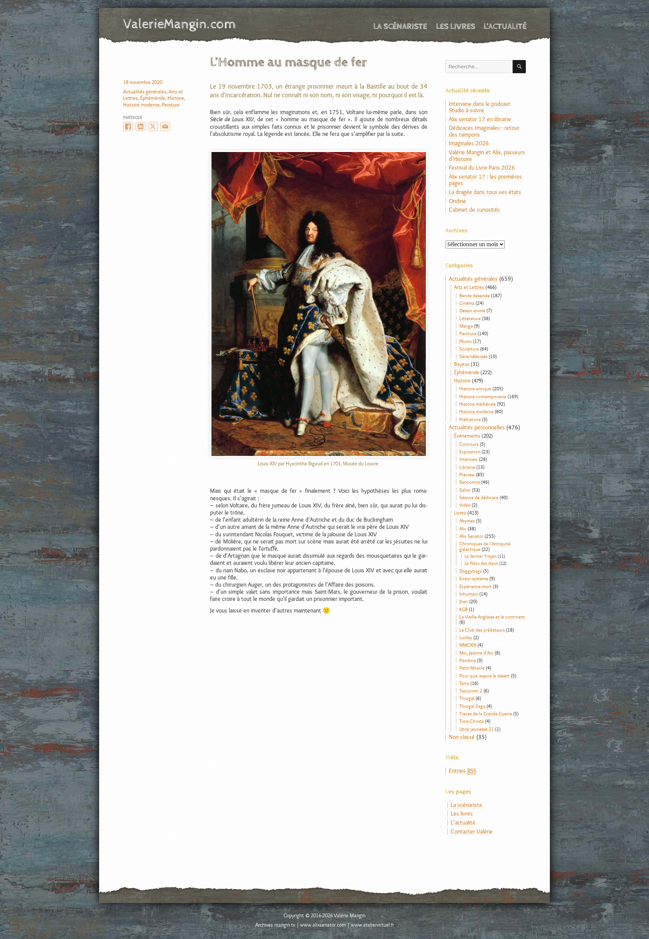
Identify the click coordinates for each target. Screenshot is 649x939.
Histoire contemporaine (482, 396)
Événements (467, 435)
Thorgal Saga (472, 706)
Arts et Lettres (469, 287)
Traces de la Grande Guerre (485, 713)
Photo (465, 341)
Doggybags (470, 571)
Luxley (465, 637)
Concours (468, 444)
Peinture (171, 104)
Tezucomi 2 (470, 691)
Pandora (467, 660)
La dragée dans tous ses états (485, 192)
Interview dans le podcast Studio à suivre (479, 107)
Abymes (467, 521)
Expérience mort (475, 586)
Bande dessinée (474, 295)
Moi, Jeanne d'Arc (476, 653)
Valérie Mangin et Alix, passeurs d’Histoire (487, 156)
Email (165, 126)
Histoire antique (475, 388)
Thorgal (466, 698)
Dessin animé (472, 310)
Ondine (457, 201)
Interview (468, 459)
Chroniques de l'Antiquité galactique (484, 546)
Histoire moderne (141, 104)
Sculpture (469, 349)
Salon (465, 490)
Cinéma (466, 303)
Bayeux (461, 364)
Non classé (462, 736)
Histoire (176, 98)
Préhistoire (470, 419)
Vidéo (465, 505)
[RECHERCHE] (519, 66)
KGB (463, 609)
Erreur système (473, 578)
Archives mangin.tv (275, 924)
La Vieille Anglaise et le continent (492, 617)
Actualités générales (144, 91)
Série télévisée (473, 356)
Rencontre (469, 482)
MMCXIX (467, 645)
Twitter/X (153, 126)
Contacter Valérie (472, 831)
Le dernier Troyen (481, 556)
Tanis (464, 683)
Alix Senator (471, 536)
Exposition (469, 451)
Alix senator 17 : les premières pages (485, 180)
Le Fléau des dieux (481, 563)
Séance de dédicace (478, 497)
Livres (460, 512)
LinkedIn (140, 126)
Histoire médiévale (477, 404)
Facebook (128, 126)
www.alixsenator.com (323, 924)
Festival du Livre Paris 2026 (482, 167)
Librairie (467, 467)
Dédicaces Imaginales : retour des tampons (484, 131)
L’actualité (505, 26)
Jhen (463, 601)
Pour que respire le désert (484, 676)
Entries (462, 770)
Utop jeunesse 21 (476, 729)
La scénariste (400, 26)
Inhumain (468, 594)
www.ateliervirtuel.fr (372, 924)
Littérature (470, 318)
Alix (462, 528)
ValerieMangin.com (179, 24)
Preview (467, 474)
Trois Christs (471, 721)
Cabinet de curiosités (474, 209)
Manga (466, 326)
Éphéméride (152, 98)
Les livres (455, 26)
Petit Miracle (471, 668)
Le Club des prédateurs (482, 630)
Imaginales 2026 (469, 143)
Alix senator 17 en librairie (480, 119)
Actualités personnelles (477, 427)
